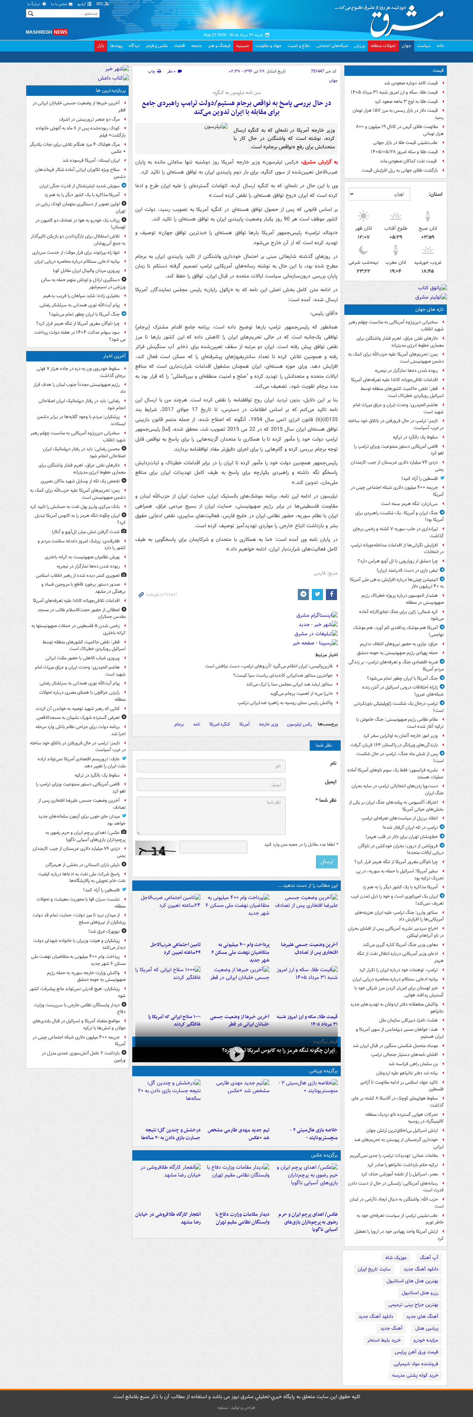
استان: (435, 194)
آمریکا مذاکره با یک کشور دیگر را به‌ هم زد (400, 887)
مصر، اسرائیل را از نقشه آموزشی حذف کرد (399, 1174)
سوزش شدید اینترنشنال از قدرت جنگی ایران (80, 185)
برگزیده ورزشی (323, 1071)
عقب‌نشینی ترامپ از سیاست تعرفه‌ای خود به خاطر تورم (400, 1219)
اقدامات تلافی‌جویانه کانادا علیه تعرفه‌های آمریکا (394, 379)
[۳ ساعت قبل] (305, 916)
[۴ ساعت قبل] (236, 916)
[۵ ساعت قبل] (168, 916)
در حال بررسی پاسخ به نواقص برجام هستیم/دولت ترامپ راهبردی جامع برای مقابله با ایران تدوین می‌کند (236, 108)
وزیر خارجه (268, 724)
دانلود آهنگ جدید (421, 1269)
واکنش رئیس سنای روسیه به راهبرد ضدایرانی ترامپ (285, 702)
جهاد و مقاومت (268, 45)
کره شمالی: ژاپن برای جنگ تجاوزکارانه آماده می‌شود (401, 615)
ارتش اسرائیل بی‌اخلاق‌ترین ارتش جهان (402, 1130)
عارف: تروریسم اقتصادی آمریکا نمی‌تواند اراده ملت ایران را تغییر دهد (82, 762)
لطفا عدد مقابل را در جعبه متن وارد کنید (301, 844)
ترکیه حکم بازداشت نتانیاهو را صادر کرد (402, 1164)
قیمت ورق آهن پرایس (416, 1352)
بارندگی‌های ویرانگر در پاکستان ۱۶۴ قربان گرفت (394, 744)
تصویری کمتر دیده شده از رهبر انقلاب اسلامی (78, 575)
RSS (100, 4)
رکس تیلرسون (299, 724)
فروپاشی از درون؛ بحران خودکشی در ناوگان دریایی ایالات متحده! (401, 849)
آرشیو (82, 4)
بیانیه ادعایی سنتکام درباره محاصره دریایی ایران (395, 979)
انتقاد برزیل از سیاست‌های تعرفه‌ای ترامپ (399, 818)
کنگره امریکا (220, 724)
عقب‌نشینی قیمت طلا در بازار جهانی (405, 142)
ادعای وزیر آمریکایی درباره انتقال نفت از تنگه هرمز (400, 957)
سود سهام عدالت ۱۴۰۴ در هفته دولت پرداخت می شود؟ (80, 336)
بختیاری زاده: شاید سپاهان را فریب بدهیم (81, 295)
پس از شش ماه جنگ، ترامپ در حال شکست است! (400, 757)
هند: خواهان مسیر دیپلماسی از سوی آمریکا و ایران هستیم (400, 1033)
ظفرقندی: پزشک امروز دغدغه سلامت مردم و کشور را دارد (82, 545)
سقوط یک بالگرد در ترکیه (415, 437)
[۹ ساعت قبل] (305, 988)
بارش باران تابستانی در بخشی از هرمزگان (82, 864)
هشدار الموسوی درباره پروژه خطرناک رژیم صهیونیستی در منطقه (402, 599)
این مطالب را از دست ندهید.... (307, 885)
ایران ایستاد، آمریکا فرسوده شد (91, 160)
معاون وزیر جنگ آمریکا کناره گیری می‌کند (400, 944)
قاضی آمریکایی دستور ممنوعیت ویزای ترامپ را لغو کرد (399, 450)
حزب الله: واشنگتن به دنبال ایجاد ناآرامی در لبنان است (397, 1203)
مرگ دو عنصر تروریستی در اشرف (89, 119)
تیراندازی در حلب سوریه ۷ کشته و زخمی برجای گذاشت (398, 532)
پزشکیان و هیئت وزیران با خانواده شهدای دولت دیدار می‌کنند (79, 944)
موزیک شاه (396, 1258)
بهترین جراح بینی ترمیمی (413, 1305)
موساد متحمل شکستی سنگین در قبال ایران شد (395, 1045)
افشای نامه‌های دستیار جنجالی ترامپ (404, 1054)
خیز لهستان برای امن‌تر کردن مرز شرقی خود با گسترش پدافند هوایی (399, 992)
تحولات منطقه (383, 45)
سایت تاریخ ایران (374, 1269)
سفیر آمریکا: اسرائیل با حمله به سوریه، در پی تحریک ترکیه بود (400, 875)
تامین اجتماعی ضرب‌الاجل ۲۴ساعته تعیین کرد (175, 948)
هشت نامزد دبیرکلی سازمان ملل (408, 1020)
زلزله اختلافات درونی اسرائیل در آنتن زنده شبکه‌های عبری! (403, 691)
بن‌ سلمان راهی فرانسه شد (413, 1063)
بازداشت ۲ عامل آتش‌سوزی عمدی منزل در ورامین (84, 1057)
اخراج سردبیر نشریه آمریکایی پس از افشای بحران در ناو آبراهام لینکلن (396, 932)
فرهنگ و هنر (219, 45)
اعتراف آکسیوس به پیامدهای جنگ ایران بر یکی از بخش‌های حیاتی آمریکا (396, 806)
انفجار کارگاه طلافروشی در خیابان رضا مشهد (168, 1218)
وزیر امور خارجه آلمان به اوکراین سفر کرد (400, 735)
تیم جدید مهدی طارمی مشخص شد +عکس (238, 1134)
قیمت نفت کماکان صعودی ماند (409, 161)
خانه (440, 45)
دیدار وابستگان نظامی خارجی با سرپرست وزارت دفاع (80, 1009)
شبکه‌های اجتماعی (332, 45)
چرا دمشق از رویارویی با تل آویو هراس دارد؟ (398, 561)
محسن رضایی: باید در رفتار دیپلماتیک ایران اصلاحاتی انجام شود (84, 452)
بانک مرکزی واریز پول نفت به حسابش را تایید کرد (75, 506)
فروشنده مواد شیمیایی (416, 1364)
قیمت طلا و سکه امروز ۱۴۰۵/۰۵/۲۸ (404, 151)
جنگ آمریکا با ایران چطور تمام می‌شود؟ (402, 678)
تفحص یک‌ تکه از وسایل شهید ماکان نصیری (80, 481)
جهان (406, 45)
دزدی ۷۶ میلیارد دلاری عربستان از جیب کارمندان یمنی (397, 466)
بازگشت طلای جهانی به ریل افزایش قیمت (400, 170)
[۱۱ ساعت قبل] (168, 988)
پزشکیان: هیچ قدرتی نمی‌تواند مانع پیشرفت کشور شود (78, 992)
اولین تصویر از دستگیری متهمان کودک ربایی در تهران (80, 208)
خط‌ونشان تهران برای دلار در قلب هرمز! (401, 836)
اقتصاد (179, 45)
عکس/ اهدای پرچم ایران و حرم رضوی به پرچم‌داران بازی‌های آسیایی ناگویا (308, 1222)
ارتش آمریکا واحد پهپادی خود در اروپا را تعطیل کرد (399, 1235)
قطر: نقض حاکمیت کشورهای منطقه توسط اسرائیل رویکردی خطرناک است (402, 392)
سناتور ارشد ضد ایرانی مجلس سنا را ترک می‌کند (289, 684)
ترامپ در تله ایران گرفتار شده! (410, 827)
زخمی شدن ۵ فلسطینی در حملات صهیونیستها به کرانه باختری (78, 629)
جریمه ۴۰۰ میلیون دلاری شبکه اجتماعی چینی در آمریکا (397, 491)
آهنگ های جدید (422, 1316)
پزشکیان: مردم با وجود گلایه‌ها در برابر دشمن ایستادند (81, 420)
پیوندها (116, 45)
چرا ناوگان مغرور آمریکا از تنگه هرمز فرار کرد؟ (396, 861)
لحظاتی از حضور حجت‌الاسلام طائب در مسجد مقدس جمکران (81, 613)
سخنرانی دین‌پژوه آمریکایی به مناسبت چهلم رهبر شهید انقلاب (396, 326)
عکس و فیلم (157, 45)
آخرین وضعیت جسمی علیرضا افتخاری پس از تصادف (309, 948)
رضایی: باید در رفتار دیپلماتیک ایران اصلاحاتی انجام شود (82, 404)
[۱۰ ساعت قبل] (236, 988)
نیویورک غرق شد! (104, 931)
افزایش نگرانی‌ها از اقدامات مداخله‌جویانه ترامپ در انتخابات (397, 549)
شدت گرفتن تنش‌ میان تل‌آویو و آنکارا (86, 531)
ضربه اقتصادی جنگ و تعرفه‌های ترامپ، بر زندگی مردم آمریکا (396, 666)
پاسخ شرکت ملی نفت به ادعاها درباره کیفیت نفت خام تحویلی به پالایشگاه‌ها (82, 878)
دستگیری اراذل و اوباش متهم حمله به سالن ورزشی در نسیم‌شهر (83, 283)
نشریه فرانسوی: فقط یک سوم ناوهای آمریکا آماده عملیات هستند (395, 774)
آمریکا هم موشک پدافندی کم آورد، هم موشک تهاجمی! (398, 631)
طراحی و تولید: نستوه (236, 1407)
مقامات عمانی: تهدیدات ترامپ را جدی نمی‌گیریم (394, 1155)
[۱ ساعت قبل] (236, 1054)
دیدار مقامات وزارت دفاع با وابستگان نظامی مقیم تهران (242, 1218)
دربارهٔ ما (34, 4)
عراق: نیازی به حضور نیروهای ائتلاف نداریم (399, 643)
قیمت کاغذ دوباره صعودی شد (411, 83)
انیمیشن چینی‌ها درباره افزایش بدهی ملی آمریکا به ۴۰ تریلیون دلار (397, 583)
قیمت (438, 70)
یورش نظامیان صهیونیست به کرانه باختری (82, 557)
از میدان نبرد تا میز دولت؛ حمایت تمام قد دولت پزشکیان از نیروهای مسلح (79, 919)
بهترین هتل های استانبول (412, 1281)
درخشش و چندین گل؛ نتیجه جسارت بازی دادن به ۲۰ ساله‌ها (171, 1134)
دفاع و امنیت (298, 45)
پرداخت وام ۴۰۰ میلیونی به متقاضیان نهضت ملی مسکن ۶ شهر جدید (240, 952)
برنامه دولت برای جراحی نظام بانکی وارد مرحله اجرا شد (80, 730)
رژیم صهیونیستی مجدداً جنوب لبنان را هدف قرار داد (79, 388)
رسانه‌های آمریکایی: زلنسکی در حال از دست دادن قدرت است (396, 1187)
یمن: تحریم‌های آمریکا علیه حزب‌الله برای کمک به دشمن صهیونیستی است (396, 358)
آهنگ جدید (391, 1328)
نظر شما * (326, 800)
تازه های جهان (429, 309)
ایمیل (330, 782)
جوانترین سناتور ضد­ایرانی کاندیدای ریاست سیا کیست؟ (283, 675)
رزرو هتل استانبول (420, 1293)
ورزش (359, 45)
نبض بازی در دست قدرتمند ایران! (407, 570)
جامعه (196, 45)
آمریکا (244, 724)
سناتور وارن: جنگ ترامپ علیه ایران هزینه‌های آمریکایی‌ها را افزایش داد (399, 916)
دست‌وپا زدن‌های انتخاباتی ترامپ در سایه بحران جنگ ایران (397, 789)
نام (333, 763)
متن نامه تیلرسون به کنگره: (236, 93)
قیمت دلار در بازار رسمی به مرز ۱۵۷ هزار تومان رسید (398, 114)
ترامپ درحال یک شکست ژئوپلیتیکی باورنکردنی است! (399, 707)
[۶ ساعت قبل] (236, 1186)
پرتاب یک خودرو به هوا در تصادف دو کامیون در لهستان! (80, 224)
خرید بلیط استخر (384, 1340)
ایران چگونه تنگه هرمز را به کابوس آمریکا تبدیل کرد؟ (278, 1050)
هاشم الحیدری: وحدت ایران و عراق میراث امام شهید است (398, 408)
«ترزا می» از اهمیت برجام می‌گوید (301, 693)
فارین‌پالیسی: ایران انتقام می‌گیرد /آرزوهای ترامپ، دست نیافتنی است (269, 666)
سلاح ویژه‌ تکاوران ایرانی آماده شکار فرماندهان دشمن (80, 173)
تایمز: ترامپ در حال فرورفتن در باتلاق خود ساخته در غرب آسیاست (396, 424)
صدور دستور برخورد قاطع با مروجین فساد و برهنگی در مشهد (83, 588)
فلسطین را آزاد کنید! (419, 478)
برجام (179, 724)
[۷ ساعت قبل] (236, 1101)
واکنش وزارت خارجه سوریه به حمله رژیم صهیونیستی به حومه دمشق (86, 976)
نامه (196, 724)
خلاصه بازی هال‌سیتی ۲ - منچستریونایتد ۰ (314, 1134)
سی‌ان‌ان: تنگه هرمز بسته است (409, 503)
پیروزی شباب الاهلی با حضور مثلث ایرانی (82, 658)
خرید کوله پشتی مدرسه (415, 1375)
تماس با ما (59, 4)
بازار (100, 45)
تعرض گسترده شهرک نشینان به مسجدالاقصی (78, 717)
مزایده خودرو (426, 1340)
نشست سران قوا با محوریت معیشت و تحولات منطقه (81, 903)
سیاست (424, 45)
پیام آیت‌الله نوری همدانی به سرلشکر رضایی (80, 305)
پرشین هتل (426, 1328)
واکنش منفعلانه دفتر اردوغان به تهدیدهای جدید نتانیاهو (397, 1008)
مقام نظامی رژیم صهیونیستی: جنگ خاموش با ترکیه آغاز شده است (400, 723)
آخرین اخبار (114, 356)
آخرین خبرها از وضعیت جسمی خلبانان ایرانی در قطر (79, 107)
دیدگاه (134, 45)
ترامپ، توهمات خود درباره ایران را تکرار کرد (398, 969)
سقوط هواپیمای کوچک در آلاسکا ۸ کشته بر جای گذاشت (397, 1102)
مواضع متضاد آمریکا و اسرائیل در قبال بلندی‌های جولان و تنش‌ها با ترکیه (79, 1024)
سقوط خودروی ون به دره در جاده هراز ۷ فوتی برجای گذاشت (81, 372)
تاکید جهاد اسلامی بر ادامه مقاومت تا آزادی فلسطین (402, 1086)
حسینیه (242, 45)
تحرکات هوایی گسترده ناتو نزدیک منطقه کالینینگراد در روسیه (404, 1118)
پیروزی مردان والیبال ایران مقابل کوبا (86, 270)
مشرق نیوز (391, 18)
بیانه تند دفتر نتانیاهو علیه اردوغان (407, 1073)
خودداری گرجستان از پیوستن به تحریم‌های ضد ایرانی (399, 1143)
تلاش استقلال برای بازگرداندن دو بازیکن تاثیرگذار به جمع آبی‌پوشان (78, 240)
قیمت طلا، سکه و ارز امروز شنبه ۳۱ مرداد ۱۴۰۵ (394, 92)
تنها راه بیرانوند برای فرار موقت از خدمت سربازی (76, 252)
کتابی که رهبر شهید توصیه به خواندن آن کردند (77, 708)
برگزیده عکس (324, 1155)
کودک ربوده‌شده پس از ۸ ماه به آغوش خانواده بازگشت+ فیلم (81, 132)
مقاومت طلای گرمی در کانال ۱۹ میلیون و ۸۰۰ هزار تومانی (400, 130)
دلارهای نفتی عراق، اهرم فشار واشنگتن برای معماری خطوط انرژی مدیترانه (400, 342)
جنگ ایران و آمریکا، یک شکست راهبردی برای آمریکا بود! (399, 516)
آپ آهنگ (429, 1258)
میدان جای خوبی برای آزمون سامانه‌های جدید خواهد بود (82, 820)
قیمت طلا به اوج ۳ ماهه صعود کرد (406, 101)
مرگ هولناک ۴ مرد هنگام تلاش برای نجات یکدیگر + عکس (78, 148)
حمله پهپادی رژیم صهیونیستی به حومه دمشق (397, 652)
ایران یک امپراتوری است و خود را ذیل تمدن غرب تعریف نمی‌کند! (397, 900)
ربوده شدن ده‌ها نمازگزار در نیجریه (406, 370)
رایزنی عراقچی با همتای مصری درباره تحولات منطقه (82, 696)
